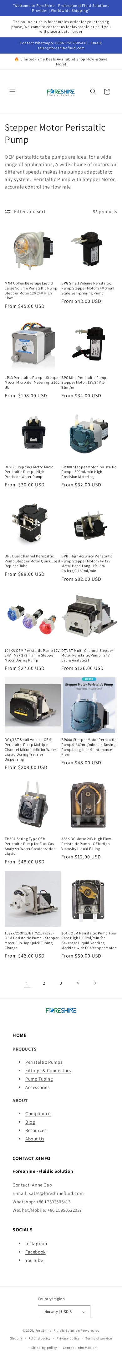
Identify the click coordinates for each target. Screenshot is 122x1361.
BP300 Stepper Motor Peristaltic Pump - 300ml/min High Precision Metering (88, 472)
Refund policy (39, 1338)
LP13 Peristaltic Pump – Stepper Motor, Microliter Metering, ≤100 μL (32, 382)
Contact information (80, 1347)
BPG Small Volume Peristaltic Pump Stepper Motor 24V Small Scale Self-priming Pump (87, 288)
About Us (34, 1139)
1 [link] (27, 983)
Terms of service (98, 1338)
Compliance (38, 1113)
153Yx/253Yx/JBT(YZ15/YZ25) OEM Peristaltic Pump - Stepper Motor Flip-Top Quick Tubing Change (32, 940)
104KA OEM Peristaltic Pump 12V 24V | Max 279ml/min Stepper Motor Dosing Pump (32, 655)
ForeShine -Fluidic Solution (57, 1330)
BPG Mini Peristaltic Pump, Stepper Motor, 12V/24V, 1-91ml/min (84, 382)
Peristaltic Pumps (43, 1062)
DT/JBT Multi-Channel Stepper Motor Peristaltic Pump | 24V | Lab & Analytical (87, 655)
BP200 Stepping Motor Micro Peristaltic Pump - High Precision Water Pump (29, 472)
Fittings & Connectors (48, 1070)
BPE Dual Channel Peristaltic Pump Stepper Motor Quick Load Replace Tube (32, 561)
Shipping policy (44, 1347)
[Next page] (95, 983)
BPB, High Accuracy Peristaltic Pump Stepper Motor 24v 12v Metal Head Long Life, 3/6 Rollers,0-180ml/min (87, 563)
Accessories (37, 1087)
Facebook (35, 1252)
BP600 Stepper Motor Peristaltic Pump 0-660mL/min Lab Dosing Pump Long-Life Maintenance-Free (88, 747)
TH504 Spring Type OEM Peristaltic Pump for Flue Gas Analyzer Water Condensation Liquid (30, 846)
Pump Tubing (39, 1079)
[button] (12, 91)
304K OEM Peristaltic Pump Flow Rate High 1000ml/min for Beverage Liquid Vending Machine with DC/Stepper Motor (89, 940)
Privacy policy (68, 1338)
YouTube (34, 1260)
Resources (35, 1130)
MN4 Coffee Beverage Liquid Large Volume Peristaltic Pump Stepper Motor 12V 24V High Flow (31, 290)
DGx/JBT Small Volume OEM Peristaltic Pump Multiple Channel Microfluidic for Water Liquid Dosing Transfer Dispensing (30, 749)
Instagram (36, 1243)
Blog (30, 1122)
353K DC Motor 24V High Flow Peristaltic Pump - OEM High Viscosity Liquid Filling (86, 843)
